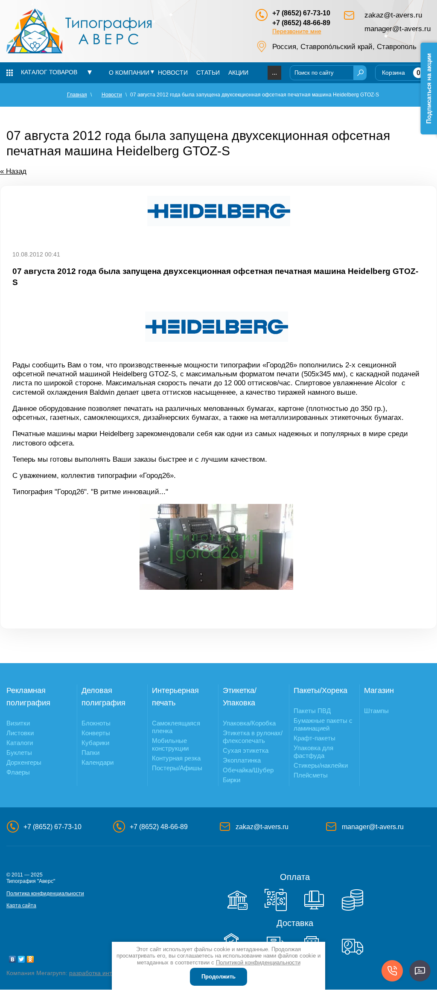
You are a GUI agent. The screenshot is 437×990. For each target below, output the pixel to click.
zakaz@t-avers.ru (393, 15)
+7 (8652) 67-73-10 (301, 13)
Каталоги (19, 742)
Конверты (96, 733)
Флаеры (18, 772)
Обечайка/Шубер (248, 770)
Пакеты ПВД (312, 710)
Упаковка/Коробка (249, 723)
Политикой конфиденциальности (258, 962)
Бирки (231, 779)
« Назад (13, 171)
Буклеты (19, 752)
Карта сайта (21, 905)
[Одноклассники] (30, 959)
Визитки (18, 723)
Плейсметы (311, 775)
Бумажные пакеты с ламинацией (323, 724)
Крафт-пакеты (314, 738)
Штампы (376, 710)
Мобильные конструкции (170, 744)
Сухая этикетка (245, 750)
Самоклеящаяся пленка (176, 726)
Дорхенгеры (23, 762)
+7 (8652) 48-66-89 (301, 22)
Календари (98, 762)
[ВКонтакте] (12, 959)
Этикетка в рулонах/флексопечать (253, 736)
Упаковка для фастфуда (313, 751)
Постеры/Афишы (177, 768)
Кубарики (95, 742)
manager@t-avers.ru (397, 29)
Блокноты (96, 723)
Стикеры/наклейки (321, 765)
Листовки (20, 733)
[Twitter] (21, 959)
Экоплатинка (242, 760)
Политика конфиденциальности (45, 894)
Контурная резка (176, 758)
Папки (90, 752)
